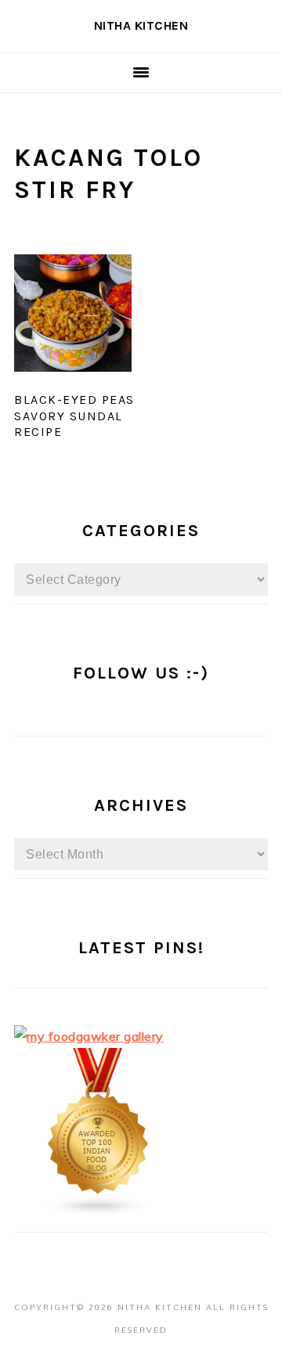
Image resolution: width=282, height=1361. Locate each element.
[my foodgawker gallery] (89, 1036)
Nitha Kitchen (141, 25)
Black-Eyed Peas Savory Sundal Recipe (74, 416)
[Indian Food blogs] (98, 1212)
